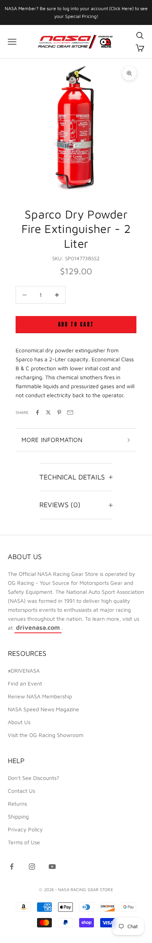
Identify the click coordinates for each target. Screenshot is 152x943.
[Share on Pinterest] (59, 412)
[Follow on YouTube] (52, 866)
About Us (19, 722)
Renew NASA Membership (40, 696)
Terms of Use (24, 842)
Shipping (18, 816)
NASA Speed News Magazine (43, 709)
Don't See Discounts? (33, 777)
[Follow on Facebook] (12, 866)
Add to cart (76, 324)
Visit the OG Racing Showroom (45, 735)
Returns (17, 803)
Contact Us (21, 790)
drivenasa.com (38, 627)
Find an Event (25, 683)
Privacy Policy (25, 829)
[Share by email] (70, 412)
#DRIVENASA (24, 670)
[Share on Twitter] (48, 412)
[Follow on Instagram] (32, 866)
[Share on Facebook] (37, 412)
